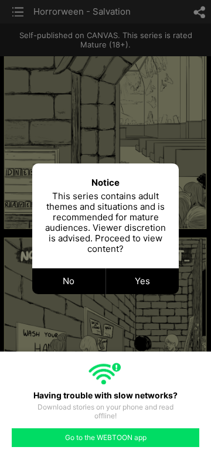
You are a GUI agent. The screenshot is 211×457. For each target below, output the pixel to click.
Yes (142, 281)
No (68, 281)
